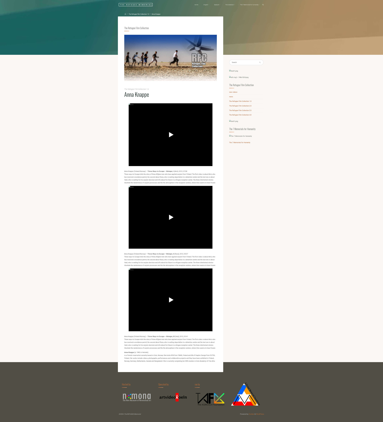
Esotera (251, 414)
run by (197, 384)
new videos (233, 92)
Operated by (163, 384)
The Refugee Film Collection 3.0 (240, 110)
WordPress (260, 414)
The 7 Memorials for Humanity (239, 142)
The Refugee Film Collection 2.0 (240, 106)
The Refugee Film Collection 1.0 (139, 14)
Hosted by (126, 384)
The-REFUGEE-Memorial (136, 5)
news (231, 97)
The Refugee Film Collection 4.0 (240, 115)
